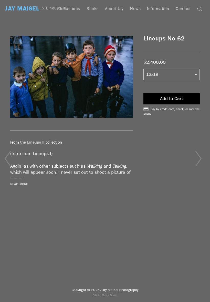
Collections (69, 8)
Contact (183, 8)
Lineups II (35, 142)
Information (158, 8)
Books (93, 8)
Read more (19, 184)
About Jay (114, 8)
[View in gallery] (71, 77)
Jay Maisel (22, 8)
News (135, 8)
